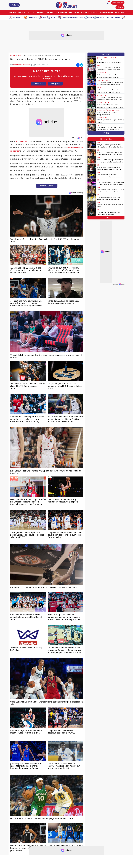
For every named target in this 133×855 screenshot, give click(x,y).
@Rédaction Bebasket (21, 64)
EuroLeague (32, 17)
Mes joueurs (74, 12)
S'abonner (119, 7)
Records (94, 12)
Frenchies (40, 12)
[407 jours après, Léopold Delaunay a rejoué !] (91, 119)
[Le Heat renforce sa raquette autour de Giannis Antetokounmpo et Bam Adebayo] (91, 167)
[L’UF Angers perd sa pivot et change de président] (91, 112)
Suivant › (52, 186)
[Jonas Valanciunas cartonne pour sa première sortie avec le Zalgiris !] (91, 75)
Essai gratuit (55, 84)
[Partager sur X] (81, 65)
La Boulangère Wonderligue (72, 17)
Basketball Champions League (108, 17)
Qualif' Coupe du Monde (106, 58)
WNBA (99, 88)
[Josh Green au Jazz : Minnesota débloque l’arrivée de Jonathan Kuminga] (91, 144)
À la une (12, 12)
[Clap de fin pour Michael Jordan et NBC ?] (91, 204)
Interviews (119, 12)
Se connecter (118, 3)
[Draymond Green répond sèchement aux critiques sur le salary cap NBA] (91, 174)
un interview (21, 141)
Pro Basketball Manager (56, 12)
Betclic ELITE (17, 17)
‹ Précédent (42, 186)
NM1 (90, 17)
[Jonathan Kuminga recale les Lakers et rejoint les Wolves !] (91, 212)
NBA (44, 17)
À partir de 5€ (38, 84)
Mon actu (22, 12)
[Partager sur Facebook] (78, 65)
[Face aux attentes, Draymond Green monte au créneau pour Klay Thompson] (91, 197)
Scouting (85, 12)
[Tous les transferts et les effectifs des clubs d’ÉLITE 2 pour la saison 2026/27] (91, 127)
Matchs (31, 12)
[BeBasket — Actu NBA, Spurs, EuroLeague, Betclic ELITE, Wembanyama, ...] (66, 5)
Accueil (12, 55)
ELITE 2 (53, 17)
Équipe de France (106, 12)
